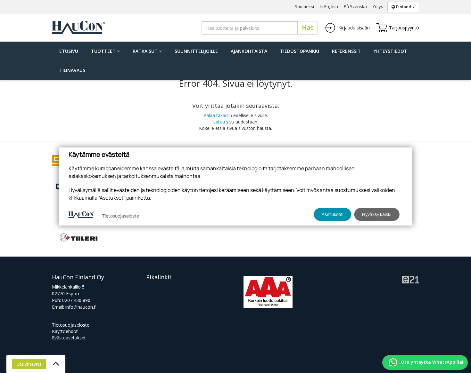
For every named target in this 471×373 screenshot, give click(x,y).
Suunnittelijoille (196, 51)
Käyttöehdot (65, 331)
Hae (308, 27)
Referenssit (346, 51)
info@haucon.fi (80, 307)
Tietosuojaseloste (70, 325)
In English (329, 6)
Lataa (219, 122)
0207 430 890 (76, 300)
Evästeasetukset (69, 338)
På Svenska (355, 6)
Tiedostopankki (299, 51)
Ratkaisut (146, 51)
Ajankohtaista (249, 51)
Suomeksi (304, 6)
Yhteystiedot (390, 51)
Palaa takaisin (217, 115)
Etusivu (68, 51)
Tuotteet (104, 51)
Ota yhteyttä (29, 364)
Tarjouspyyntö (404, 28)
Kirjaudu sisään (353, 28)
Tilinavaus (72, 70)
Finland (403, 7)
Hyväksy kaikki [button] (376, 214)
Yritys (378, 6)
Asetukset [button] (332, 214)
